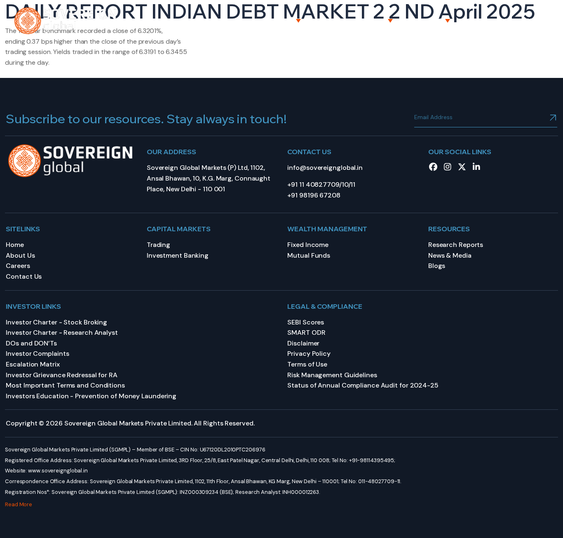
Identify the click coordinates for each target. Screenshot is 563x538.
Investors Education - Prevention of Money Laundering (91, 396)
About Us (206, 20)
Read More (18, 504)
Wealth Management (349, 20)
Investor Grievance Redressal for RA (61, 375)
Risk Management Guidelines (332, 375)
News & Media (450, 255)
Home (167, 20)
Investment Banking (178, 255)
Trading (158, 244)
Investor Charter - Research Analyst (62, 332)
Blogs (437, 265)
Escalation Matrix (32, 364)
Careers (476, 20)
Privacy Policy (309, 353)
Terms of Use (307, 364)
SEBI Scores (305, 322)
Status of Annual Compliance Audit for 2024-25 (363, 385)
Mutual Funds (308, 255)
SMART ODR (306, 332)
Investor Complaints (37, 353)
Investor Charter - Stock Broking (56, 322)
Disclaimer (303, 343)
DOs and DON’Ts (31, 343)
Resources (424, 20)
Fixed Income (307, 244)
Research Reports (455, 244)
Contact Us (524, 20)
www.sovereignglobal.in (58, 470)
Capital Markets (264, 20)
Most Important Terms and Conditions (65, 385)
